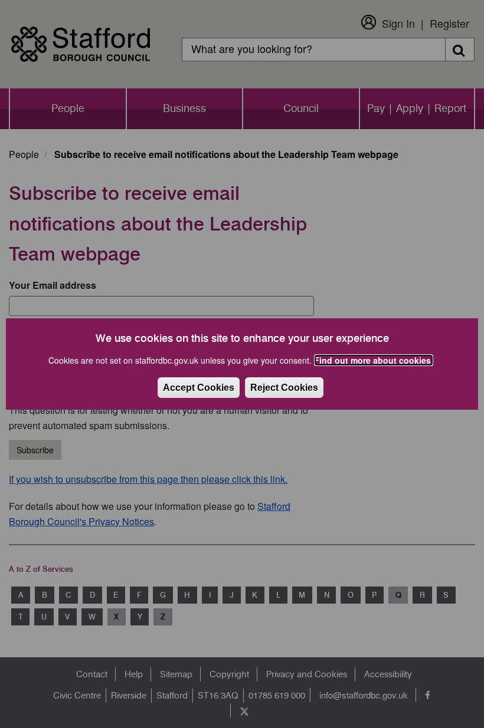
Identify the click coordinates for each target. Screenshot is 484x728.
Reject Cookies (284, 388)
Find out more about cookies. (373, 360)
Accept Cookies (198, 388)
